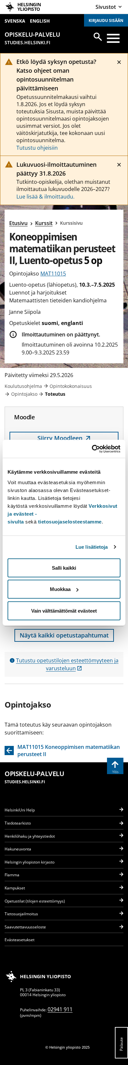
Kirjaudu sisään (106, 20)
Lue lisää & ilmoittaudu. (45, 196)
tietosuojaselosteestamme (70, 521)
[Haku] (98, 36)
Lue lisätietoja (91, 547)
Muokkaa (60, 589)
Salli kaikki (64, 567)
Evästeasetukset (19, 939)
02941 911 (60, 1009)
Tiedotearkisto (18, 823)
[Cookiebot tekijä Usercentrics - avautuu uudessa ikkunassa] (92, 449)
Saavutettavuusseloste (25, 927)
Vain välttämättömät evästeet (64, 610)
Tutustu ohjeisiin (37, 147)
